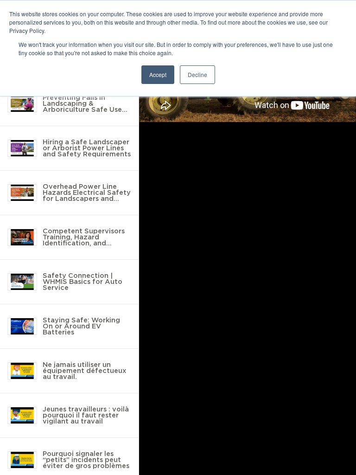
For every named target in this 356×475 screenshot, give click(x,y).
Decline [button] (197, 74)
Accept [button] (157, 74)
